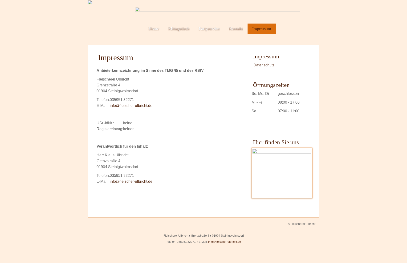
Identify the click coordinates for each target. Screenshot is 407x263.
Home (154, 28)
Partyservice (209, 28)
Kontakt (236, 28)
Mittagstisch (178, 28)
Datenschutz (263, 65)
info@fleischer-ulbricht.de (131, 106)
